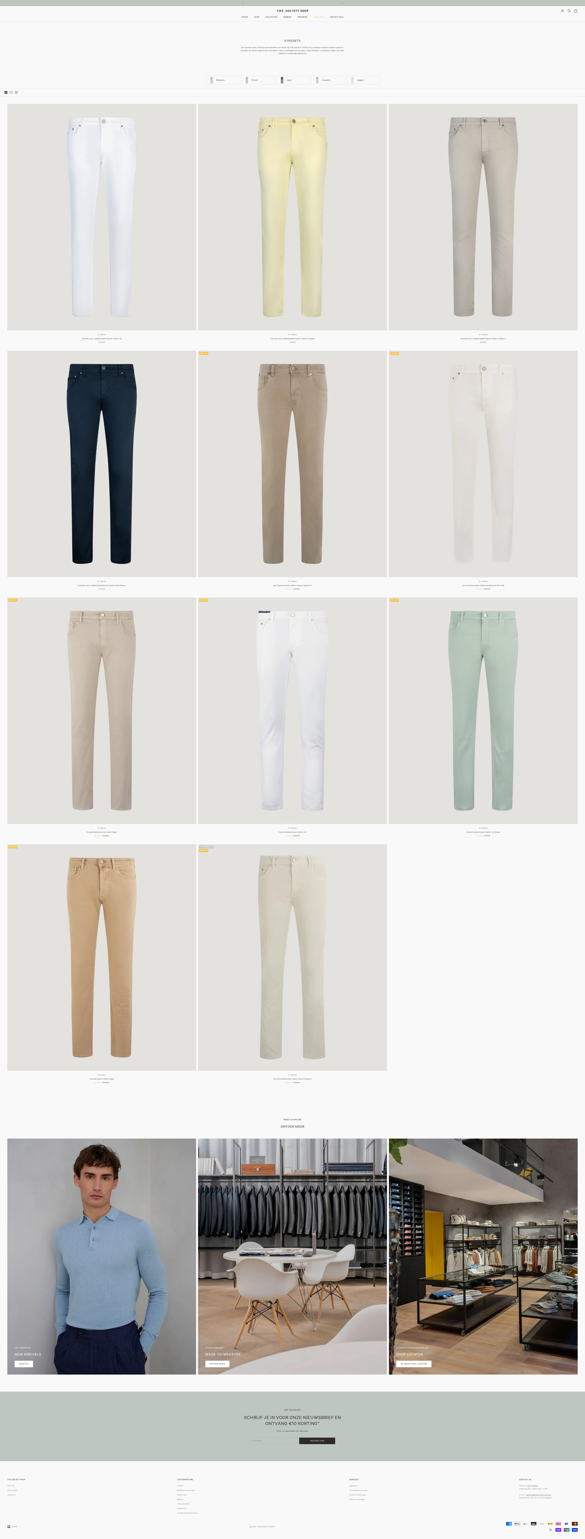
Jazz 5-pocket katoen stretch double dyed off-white (483, 585)
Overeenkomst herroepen (187, 1513)
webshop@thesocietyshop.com (538, 1495)
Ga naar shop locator (414, 1364)
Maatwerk (353, 1486)
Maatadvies (181, 1508)
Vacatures (11, 1495)
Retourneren (182, 1495)
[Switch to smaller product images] (11, 92)
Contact (180, 1486)
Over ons (10, 1486)
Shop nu (24, 1364)
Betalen (180, 1499)
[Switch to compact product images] (16, 92)
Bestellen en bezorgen (186, 1490)
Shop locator (12, 1490)
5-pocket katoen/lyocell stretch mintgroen (483, 832)
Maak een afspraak (357, 1499)
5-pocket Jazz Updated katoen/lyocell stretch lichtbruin (483, 339)
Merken (287, 17)
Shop (256, 17)
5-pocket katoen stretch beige (102, 1079)
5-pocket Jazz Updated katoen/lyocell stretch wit (102, 339)
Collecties (271, 17)
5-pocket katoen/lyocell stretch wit (292, 832)
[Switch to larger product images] (6, 92)
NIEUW (245, 17)
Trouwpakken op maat (358, 1490)
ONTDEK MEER (217, 1364)
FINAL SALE (318, 17)
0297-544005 (532, 1486)
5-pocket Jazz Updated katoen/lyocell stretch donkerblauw (102, 585)
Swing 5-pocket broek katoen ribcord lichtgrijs (292, 1079)
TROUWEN (302, 17)
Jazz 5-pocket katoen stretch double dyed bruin (292, 585)
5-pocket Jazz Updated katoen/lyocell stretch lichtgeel (292, 339)
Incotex (101, 1075)
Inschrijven (317, 1441)
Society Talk (337, 17)
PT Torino (102, 335)
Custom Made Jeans (357, 1495)
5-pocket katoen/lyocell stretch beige (102, 832)
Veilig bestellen (183, 1504)
